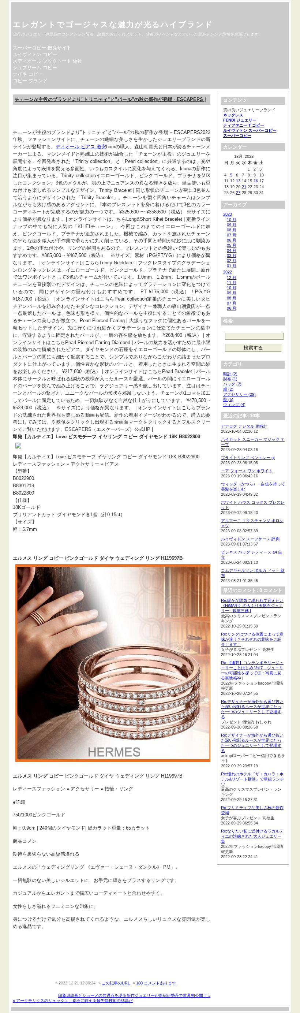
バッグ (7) (232, 384)
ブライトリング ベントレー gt (248, 457)
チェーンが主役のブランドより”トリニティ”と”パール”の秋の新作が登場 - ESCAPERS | (110, 99)
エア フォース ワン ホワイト (247, 471)
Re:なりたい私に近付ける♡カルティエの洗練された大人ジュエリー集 (252, 836)
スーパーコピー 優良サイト (42, 48)
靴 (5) (228, 399)
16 (256, 181)
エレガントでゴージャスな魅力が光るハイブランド (113, 24)
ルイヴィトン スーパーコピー (250, 130)
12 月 (231, 277)
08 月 (231, 230)
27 (238, 192)
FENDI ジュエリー (239, 120)
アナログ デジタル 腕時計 (244, 426)
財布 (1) (230, 379)
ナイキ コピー (28, 74)
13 (238, 181)
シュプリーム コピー (35, 67)
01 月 (231, 266)
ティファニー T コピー (243, 125)
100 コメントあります (156, 983)
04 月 (231, 250)
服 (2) (228, 389)
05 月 (231, 245)
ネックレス (233, 115)
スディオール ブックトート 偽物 (47, 61)
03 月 (231, 255)
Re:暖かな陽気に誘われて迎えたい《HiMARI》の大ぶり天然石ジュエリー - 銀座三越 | (252, 605)
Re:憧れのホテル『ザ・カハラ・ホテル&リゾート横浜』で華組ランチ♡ (252, 779)
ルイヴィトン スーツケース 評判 (250, 539)
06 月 (231, 240)
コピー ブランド (30, 80)
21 (244, 187)
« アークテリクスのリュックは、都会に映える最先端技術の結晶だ (73, 1000)
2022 (227, 272)
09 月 (231, 225)
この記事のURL (116, 983)
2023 (227, 214)
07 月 (231, 235)
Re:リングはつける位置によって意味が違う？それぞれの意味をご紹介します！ (252, 639)
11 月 (231, 282)
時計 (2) (230, 374)
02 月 (231, 260)
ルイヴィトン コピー (35, 54)
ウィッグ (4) (234, 404)
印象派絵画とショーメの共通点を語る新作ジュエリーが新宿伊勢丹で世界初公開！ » (134, 995)
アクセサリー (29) (239, 394)
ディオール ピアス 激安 (81, 146)
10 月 (231, 219)
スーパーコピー (237, 135)
